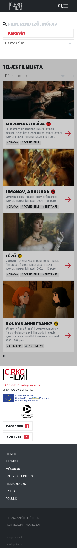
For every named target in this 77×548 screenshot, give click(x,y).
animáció (14, 346)
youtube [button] (13, 437)
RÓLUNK (11, 498)
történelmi (30, 142)
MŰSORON (13, 469)
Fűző (11, 256)
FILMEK (12, 454)
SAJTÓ (10, 491)
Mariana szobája (26, 124)
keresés (17, 33)
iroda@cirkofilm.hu (31, 385)
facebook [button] (15, 426)
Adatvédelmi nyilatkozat (23, 524)
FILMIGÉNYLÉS (16, 484)
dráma (12, 142)
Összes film (14, 43)
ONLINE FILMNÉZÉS (19, 476)
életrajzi (50, 206)
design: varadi (14, 537)
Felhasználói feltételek (22, 517)
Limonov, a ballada (28, 191)
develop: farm (14, 544)
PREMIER (13, 461)
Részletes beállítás (20, 75)
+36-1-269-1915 (11, 385)
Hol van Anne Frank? (29, 323)
